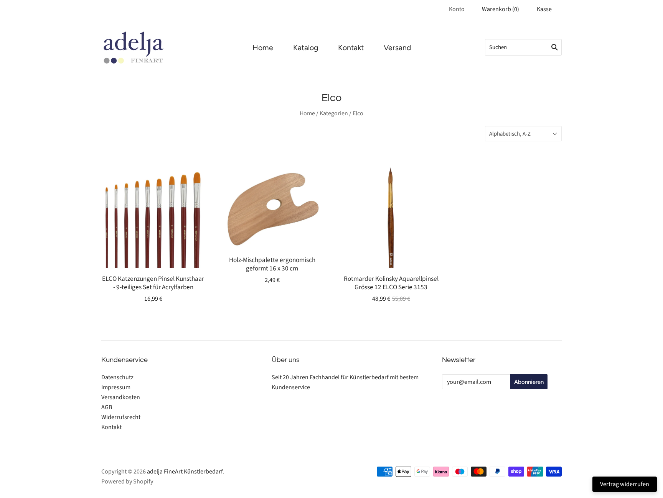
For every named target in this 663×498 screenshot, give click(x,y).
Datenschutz (117, 377)
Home (262, 47)
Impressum (115, 387)
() (500, 9)
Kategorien (334, 113)
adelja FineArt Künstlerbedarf (185, 471)
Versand (397, 47)
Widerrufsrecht (120, 417)
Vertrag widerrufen (624, 484)
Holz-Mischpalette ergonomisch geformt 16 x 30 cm (272, 264)
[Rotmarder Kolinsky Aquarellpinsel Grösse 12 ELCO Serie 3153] (391, 216)
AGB (106, 407)
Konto (457, 9)
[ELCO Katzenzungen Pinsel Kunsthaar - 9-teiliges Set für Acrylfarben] (153, 216)
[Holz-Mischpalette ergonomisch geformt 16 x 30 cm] (272, 206)
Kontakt (351, 47)
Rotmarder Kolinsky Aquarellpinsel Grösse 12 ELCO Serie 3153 (391, 283)
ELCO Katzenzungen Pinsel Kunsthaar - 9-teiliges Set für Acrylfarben (153, 283)
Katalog (305, 47)
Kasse (544, 9)
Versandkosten (120, 397)
